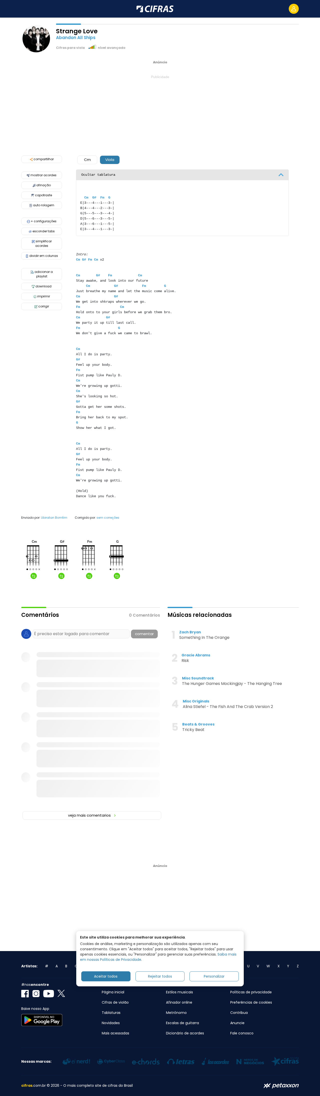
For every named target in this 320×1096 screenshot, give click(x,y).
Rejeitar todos (160, 976)
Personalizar (214, 976)
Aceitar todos (106, 976)
